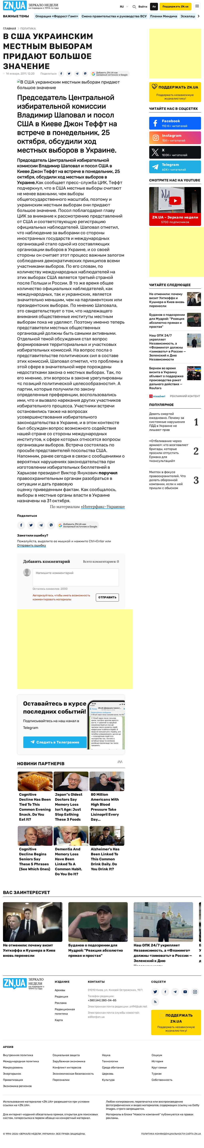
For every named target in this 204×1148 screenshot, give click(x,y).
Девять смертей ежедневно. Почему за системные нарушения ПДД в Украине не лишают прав (167, 422)
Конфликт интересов (67, 1067)
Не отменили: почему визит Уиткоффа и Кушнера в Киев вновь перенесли (166, 300)
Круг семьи (159, 1067)
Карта (59, 1020)
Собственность (162, 1080)
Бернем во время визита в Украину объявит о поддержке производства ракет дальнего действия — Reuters (166, 378)
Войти (142, 6)
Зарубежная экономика (69, 1061)
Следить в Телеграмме (57, 742)
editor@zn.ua (96, 1017)
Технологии (110, 1061)
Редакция (61, 996)
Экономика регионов (17, 1086)
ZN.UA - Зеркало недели (175, 217)
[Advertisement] (75, 649)
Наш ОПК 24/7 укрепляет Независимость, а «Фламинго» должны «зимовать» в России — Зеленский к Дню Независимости (167, 347)
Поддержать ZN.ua (175, 6)
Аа (154, 6)
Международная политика (21, 1061)
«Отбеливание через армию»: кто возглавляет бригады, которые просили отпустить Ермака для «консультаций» (168, 451)
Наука (106, 1055)
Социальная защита (66, 1055)
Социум (157, 1055)
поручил (108, 473)
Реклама (61, 1003)
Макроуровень (13, 1067)
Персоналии (61, 1080)
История (157, 1061)
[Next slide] (198, 16)
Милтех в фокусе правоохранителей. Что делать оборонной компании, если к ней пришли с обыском (167, 480)
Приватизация (13, 1080)
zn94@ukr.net (138, 1006)
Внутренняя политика (18, 1055)
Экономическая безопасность (73, 1073)
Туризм (157, 1073)
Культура (108, 1080)
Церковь (107, 1073)
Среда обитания (113, 1067)
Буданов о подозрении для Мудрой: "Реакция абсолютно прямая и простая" (167, 321)
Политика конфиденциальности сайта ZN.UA (171, 1133)
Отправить (107, 597)
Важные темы (16, 16)
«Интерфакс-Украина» (103, 506)
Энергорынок (12, 1073)
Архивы (60, 990)
